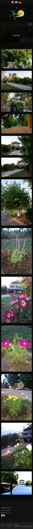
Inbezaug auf (9, 525)
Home (2, 525)
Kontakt (16, 525)
